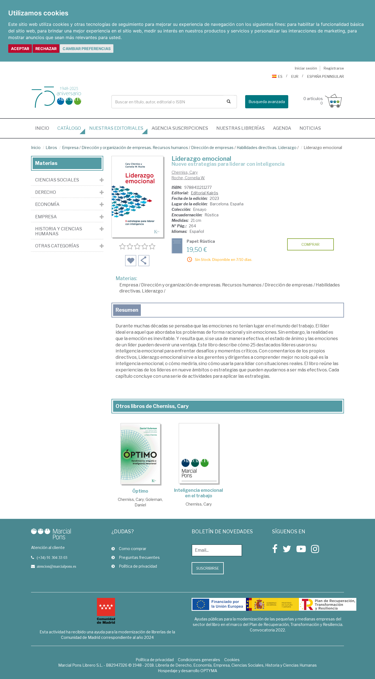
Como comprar (132, 548)
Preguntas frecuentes (139, 557)
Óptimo (140, 491)
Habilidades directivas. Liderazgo (266, 147)
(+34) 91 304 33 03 (52, 557)
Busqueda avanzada (266, 101)
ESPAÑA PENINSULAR (325, 76)
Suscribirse (207, 568)
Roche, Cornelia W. (188, 177)
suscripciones (180, 128)
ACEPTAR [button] (20, 48)
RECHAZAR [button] (46, 48)
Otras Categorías (57, 246)
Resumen (127, 310)
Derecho (45, 192)
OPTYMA (208, 670)
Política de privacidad (138, 566)
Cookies (232, 659)
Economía (47, 204)
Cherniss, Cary (185, 172)
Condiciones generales (199, 659)
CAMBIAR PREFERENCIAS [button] (87, 48)
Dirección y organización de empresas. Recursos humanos (135, 147)
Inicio (44, 128)
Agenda (282, 128)
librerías (240, 128)
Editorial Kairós (204, 193)
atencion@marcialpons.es (56, 566)
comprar (310, 244)
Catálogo (69, 128)
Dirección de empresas (212, 147)
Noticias (310, 128)
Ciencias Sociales (57, 180)
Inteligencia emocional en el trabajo (198, 493)
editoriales (116, 128)
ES (280, 76)
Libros (51, 147)
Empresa (70, 147)
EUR (294, 76)
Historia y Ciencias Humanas (58, 231)
